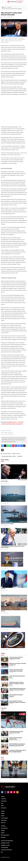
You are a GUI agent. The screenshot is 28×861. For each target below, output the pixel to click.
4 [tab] (16, 779)
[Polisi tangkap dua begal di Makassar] (4, 696)
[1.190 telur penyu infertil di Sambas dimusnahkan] (4, 659)
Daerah (3, 811)
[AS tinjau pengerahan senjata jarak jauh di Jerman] (14, 601)
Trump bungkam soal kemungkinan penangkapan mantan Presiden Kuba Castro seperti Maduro (12, 546)
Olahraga (3, 826)
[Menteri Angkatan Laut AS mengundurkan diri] (13, 640)
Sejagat (3, 830)
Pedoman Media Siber (6, 849)
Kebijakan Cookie (5, 845)
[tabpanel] (14, 769)
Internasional (4, 828)
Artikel (9, 7)
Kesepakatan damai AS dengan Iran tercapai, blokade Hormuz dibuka (13, 523)
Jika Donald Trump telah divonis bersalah (12, 8)
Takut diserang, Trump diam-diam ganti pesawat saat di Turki (14, 480)
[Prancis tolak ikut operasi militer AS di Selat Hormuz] (14, 579)
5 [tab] (18, 779)
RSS (2, 852)
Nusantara (3, 807)
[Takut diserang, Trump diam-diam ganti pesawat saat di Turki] (14, 471)
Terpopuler (4, 801)
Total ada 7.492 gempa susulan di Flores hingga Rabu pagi (17, 751)
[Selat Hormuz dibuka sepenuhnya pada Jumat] (13, 493)
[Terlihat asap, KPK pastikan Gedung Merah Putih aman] (4, 671)
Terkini (3, 653)
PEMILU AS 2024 (16, 453)
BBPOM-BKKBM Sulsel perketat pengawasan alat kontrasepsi (17, 744)
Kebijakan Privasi (5, 843)
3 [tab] (14, 779)
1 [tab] (10, 779)
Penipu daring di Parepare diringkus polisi (15, 738)
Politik (2, 815)
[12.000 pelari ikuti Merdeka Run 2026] (4, 678)
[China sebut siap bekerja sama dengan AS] (12, 559)
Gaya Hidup (4, 820)
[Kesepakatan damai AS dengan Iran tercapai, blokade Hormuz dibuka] (14, 514)
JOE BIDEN (19, 456)
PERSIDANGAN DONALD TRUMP (9, 456)
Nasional (3, 837)
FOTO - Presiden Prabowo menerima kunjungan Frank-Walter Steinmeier (13, 773)
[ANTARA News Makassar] (15, 1)
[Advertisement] (14, 111)
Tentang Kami (4, 847)
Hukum (2, 813)
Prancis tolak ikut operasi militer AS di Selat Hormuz (12, 588)
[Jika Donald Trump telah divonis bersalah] (13, 719)
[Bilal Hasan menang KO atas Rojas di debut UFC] (4, 665)
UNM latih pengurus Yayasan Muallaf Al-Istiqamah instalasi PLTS (16, 684)
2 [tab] (12, 779)
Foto (2, 757)
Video (2, 805)
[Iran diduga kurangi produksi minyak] (10, 621)
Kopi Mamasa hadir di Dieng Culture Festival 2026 (16, 732)
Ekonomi (3, 822)
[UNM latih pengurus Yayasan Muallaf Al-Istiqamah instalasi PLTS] (4, 684)
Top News (4, 708)
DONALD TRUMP (7, 453)
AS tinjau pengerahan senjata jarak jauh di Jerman (12, 610)
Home (4, 7)
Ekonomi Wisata (5, 835)
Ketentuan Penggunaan (7, 840)
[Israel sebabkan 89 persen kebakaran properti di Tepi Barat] (4, 703)
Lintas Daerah (4, 818)
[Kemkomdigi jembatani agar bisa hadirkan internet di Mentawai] (4, 690)
